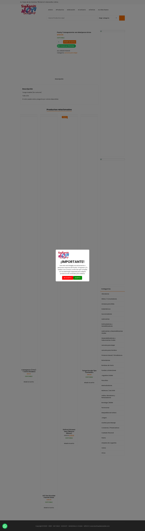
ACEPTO (77, 278)
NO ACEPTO (68, 278)
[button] (4, 526)
